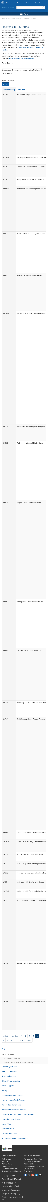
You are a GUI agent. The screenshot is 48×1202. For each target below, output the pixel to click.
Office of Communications (11, 1081)
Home (3, 18)
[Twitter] (29, 1175)
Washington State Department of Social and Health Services (24, 3)
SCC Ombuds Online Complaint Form (15, 1138)
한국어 (13, 1183)
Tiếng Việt (5, 1193)
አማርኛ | (13, 1193)
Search (43, 7)
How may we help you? (8, 7)
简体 (3, 1183)
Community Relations (9, 1066)
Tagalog (4, 1197)
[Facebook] (25, 1175)
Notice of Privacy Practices (34, 1166)
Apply (5, 84)
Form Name (7, 73)
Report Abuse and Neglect (11, 1171)
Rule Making (28, 1171)
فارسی (18, 1193)
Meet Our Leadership (9, 1071)
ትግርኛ (19, 1197)
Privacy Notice (29, 1169)
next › (21, 1040)
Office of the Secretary (14, 18)
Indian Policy (6, 1124)
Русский (18, 1179)
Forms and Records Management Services (18, 1062)
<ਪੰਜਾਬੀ (16, 1186)
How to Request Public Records (13, 1100)
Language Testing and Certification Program (18, 1114)
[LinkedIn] (36, 1175)
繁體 (8, 1183)
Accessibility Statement (32, 1161)
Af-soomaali (6, 1190)
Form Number (7, 63)
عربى (4, 1186)
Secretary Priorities (9, 1076)
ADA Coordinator (8, 1129)
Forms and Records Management (21, 58)
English (4, 1179)
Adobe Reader (29, 1164)
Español (11, 1179)
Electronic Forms (8, 1054)
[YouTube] (32, 1175)
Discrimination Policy (9, 1133)
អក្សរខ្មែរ (9, 1186)
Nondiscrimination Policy (33, 1159)
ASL (3, 1200)
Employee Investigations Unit (12, 1095)
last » (29, 1040)
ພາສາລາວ (12, 1197)
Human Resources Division (11, 1119)
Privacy (4, 1090)
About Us (5, 1161)
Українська (15, 1190)
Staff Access (6, 1159)
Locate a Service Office (10, 1169)
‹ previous (14, 1036)
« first (5, 1036)
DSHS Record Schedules (11, 1059)
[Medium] (40, 1175)
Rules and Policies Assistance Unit (14, 1110)
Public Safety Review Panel (11, 1105)
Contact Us (6, 1166)
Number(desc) (9, 89)
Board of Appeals (8, 1086)
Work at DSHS (7, 1164)
